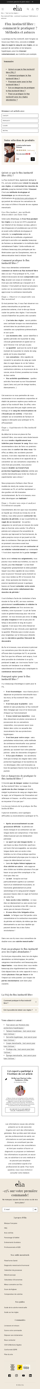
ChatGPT (5, 115)
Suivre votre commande (13, 1330)
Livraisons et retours (11, 1326)
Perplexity (6, 120)
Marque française (10, 1223)
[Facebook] (9, 1375)
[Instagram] (16, 1375)
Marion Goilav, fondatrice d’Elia (23, 1079)
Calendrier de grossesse (13, 1270)
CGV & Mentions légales (13, 1345)
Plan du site (8, 1354)
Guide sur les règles (11, 1312)
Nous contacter (9, 1340)
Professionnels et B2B (12, 1247)
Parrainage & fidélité (11, 1237)
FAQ (5, 1228)
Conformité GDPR (10, 1349)
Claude (5, 125)
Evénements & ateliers (12, 1242)
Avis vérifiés (8, 1233)
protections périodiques (24, 198)
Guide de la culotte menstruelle (15, 1307)
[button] (2, 9)
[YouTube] (23, 1375)
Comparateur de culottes (13, 1294)
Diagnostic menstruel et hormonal (16, 1265)
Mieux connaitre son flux (13, 1284)
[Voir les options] (33, 159)
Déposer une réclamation (13, 1335)
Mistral (5, 130)
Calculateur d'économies (13, 1280)
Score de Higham (10, 1289)
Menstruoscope (10, 1275)
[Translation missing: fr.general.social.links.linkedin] (30, 1375)
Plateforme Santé (10, 1260)
